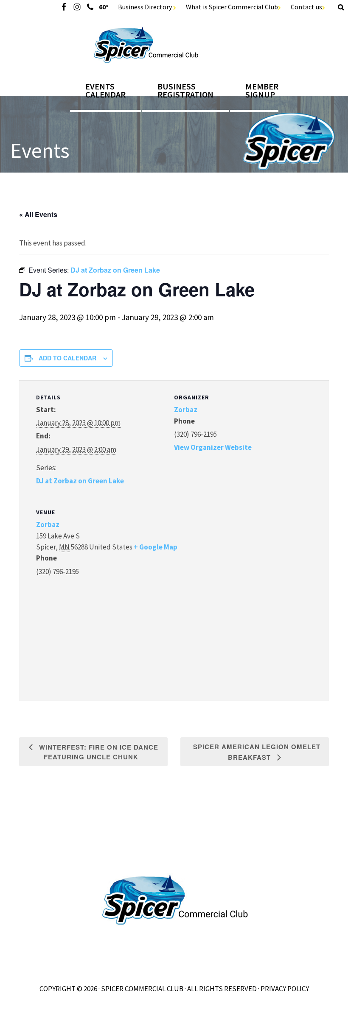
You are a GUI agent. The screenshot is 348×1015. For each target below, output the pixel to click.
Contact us (306, 7)
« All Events (38, 214)
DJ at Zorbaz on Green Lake (80, 480)
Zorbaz (185, 409)
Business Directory (145, 7)
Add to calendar (67, 358)
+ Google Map (155, 547)
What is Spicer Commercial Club (232, 7)
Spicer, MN (174, 44)
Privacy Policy (285, 988)
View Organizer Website (213, 447)
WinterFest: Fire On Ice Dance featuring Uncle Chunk (97, 751)
